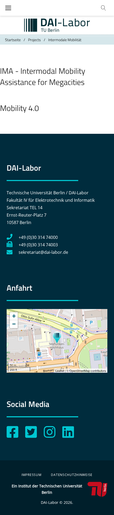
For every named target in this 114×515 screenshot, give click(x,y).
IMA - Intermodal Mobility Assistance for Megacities (42, 76)
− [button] (14, 324)
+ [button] (14, 316)
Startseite (13, 39)
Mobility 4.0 (19, 108)
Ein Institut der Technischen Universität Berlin (47, 489)
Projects (34, 39)
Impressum (31, 475)
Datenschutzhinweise (72, 475)
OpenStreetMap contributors (87, 370)
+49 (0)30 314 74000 (38, 237)
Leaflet (59, 370)
